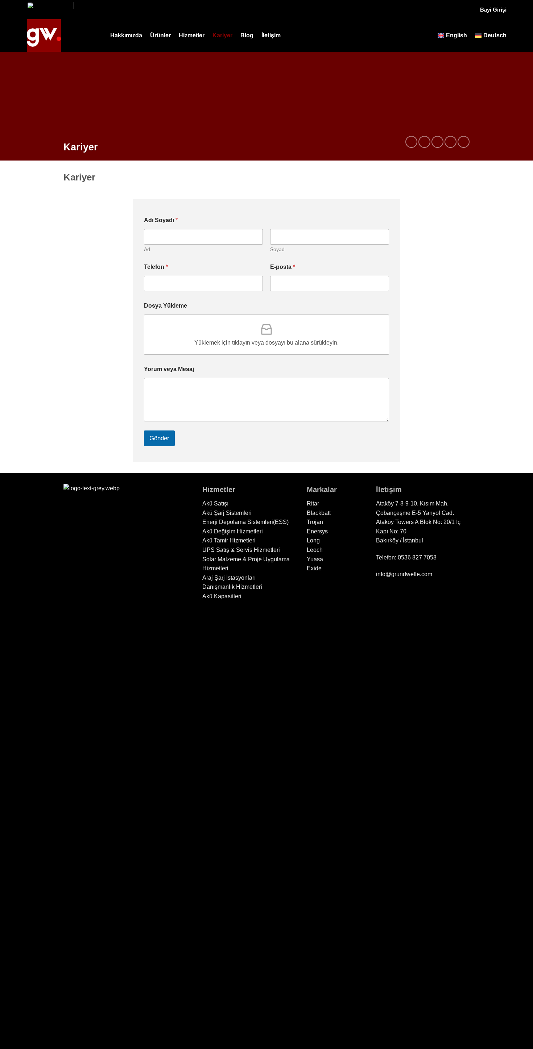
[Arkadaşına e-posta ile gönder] (437, 142)
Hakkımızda (126, 35)
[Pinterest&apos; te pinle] (450, 142)
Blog (246, 35)
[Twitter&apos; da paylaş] (424, 142)
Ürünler (160, 35)
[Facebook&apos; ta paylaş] (411, 142)
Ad (147, 249)
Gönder (159, 438)
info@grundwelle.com (404, 574)
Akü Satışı (215, 503)
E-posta (282, 267)
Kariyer (222, 35)
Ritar (313, 503)
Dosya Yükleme (165, 306)
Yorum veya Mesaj (169, 369)
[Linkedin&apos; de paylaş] (464, 142)
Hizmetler (191, 35)
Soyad (277, 249)
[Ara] (427, 35)
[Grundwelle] (63, 35)
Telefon (156, 267)
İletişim (271, 35)
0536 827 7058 (417, 557)
